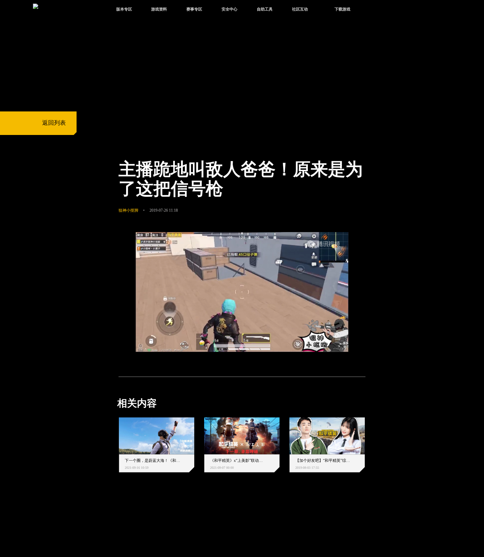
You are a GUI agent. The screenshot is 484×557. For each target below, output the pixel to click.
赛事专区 (194, 9)
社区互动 (300, 9)
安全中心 (229, 9)
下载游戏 (342, 9)
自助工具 (265, 9)
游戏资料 (159, 9)
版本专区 (124, 9)
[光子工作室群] (112, 519)
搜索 (376, 10)
